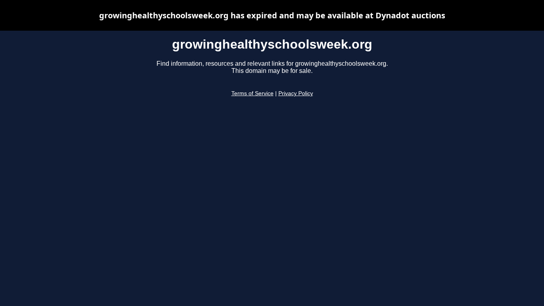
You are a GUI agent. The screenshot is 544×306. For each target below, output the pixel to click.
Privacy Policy (295, 93)
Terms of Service (252, 93)
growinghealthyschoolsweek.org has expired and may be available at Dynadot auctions (272, 15)
